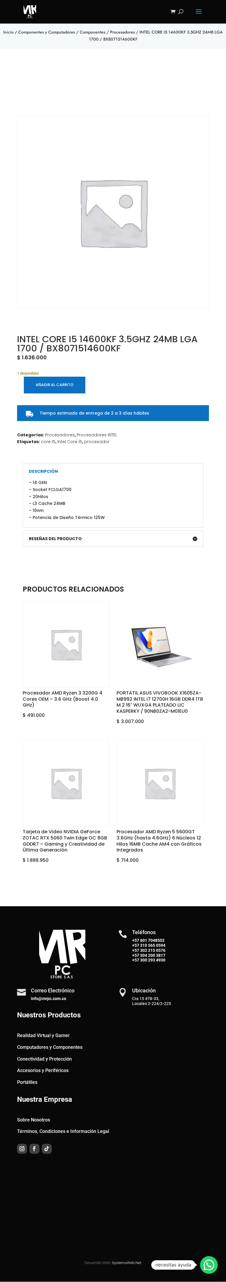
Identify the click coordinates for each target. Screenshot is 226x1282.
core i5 (48, 442)
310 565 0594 (152, 945)
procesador (96, 442)
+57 (135, 945)
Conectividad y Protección (44, 1059)
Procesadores (122, 32)
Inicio (8, 32)
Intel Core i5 (69, 442)
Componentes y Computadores (46, 32)
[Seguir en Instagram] (22, 1149)
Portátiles (27, 1082)
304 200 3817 (152, 955)
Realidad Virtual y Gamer (43, 1035)
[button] (209, 1265)
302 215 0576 (152, 950)
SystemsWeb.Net (126, 1263)
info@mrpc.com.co (48, 998)
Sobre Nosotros (33, 1120)
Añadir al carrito (55, 385)
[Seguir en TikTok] (47, 1149)
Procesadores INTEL (97, 435)
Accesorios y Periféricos (43, 1070)
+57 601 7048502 (148, 940)
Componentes (92, 32)
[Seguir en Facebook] (34, 1149)
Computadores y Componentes (49, 1047)
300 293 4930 (152, 960)
